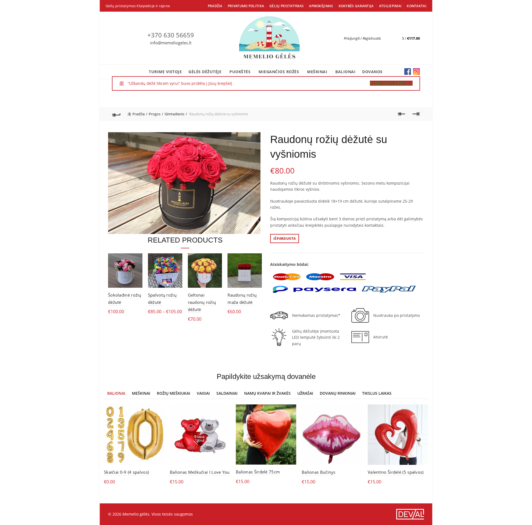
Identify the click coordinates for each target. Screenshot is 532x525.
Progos (154, 113)
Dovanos (372, 71)
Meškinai (317, 71)
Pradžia (215, 6)
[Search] (385, 38)
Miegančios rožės (279, 71)
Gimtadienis (174, 113)
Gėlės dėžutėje (204, 71)
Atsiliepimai (390, 6)
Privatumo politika (246, 6)
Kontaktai (416, 6)
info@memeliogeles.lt (170, 42)
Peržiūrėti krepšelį (391, 83)
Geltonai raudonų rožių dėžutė (202, 302)
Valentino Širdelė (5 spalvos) (396, 472)
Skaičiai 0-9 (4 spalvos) (126, 472)
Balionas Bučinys (319, 472)
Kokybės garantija (356, 6)
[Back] (116, 114)
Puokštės (239, 71)
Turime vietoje (165, 71)
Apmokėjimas (321, 6)
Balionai (345, 71)
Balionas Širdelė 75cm (258, 472)
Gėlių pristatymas (286, 6)
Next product (416, 114)
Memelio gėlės (135, 514)
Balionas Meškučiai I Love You (200, 472)
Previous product (402, 114)
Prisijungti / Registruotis (362, 38)
